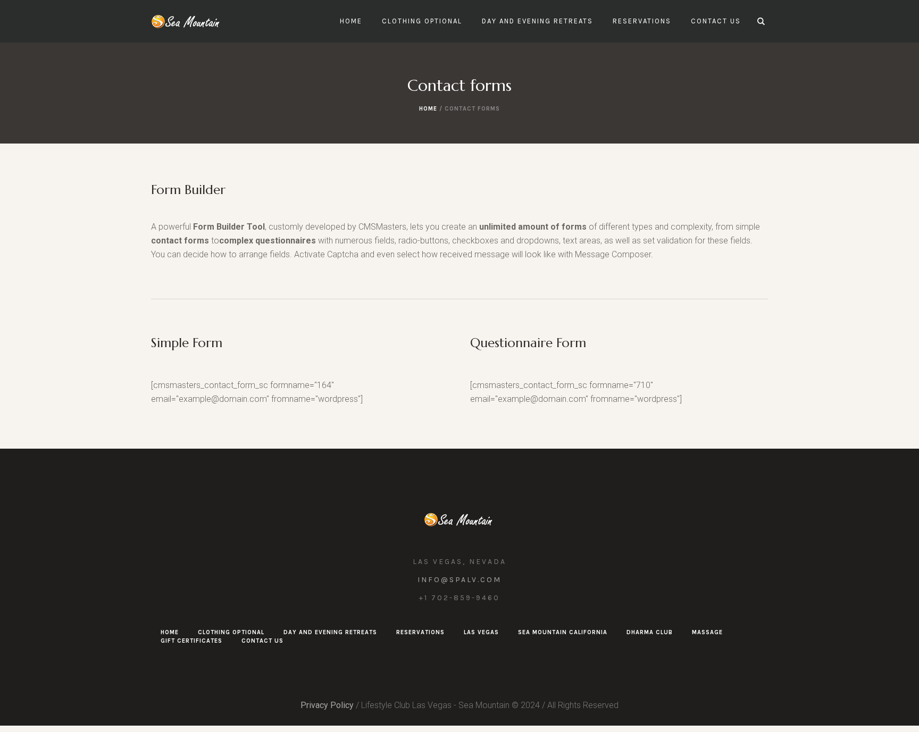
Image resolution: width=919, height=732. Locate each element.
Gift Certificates (191, 640)
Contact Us (262, 640)
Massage (707, 632)
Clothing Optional (231, 632)
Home (428, 108)
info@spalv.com (459, 579)
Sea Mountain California (562, 632)
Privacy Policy (327, 705)
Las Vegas (481, 632)
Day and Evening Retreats (330, 632)
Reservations (420, 632)
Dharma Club (649, 632)
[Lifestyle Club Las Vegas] (460, 519)
